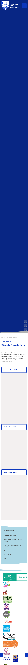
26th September (9, 386)
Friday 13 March (9, 458)
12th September (9, 380)
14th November (9, 404)
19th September (9, 383)
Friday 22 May (8, 495)
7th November (8, 401)
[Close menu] (24, 5)
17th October (8, 395)
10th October (8, 392)
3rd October (8, 389)
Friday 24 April (8, 483)
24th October (8, 398)
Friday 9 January (9, 434)
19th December (9, 419)
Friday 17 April (8, 480)
